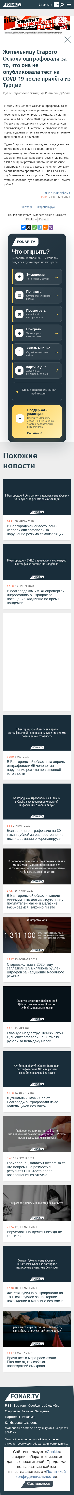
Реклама (28, 1417)
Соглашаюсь (38, 1483)
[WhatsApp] (34, 227)
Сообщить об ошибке (43, 1405)
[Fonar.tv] (12, 5)
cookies (40, 1439)
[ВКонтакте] (23, 227)
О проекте (12, 1411)
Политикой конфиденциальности (41, 1474)
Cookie (53, 1451)
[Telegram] (39, 227)
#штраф (27, 207)
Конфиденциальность (21, 1423)
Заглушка (42, 1411)
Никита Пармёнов (57, 192)
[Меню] (69, 4)
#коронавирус (46, 207)
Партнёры (12, 1417)
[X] (28, 227)
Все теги (20, 1405)
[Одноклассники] (45, 227)
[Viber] (51, 227)
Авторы (27, 1411)
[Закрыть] (68, 39)
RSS (8, 1405)
